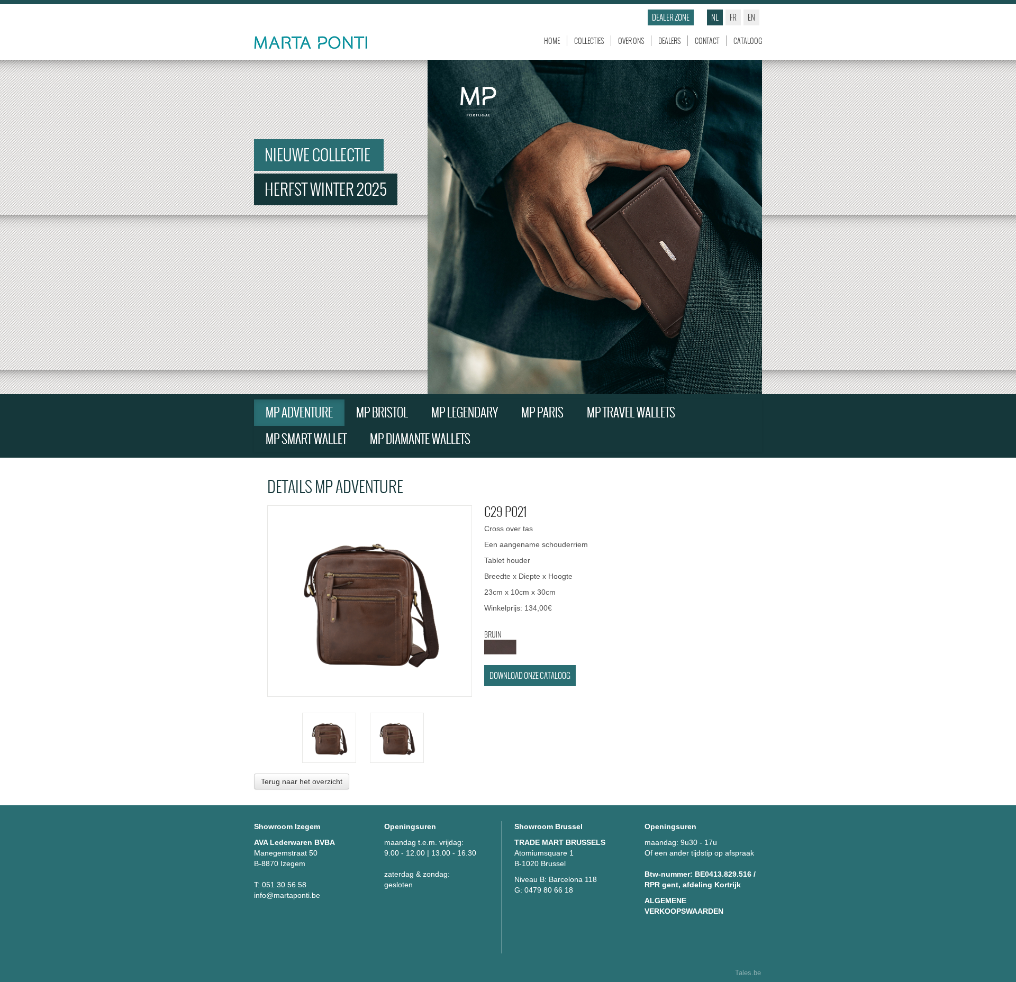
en (751, 17)
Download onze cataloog (529, 675)
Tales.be (748, 973)
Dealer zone (671, 17)
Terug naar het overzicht (301, 781)
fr (733, 17)
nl (715, 17)
